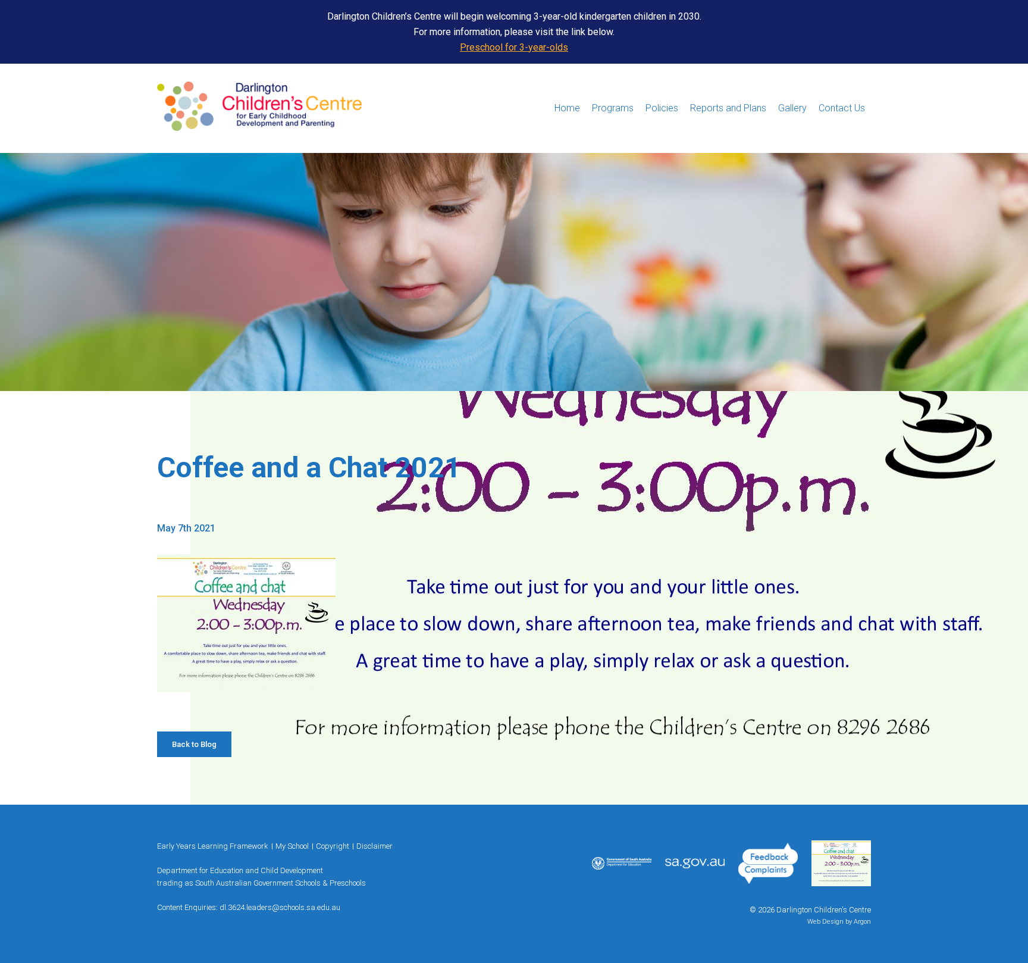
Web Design (825, 922)
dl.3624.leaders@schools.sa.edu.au (280, 907)
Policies (661, 108)
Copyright (332, 846)
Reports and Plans (728, 108)
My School (292, 846)
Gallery (792, 108)
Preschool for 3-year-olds (514, 47)
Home (567, 108)
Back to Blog (194, 744)
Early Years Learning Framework (212, 846)
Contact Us (842, 108)
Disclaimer (374, 846)
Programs (613, 108)
